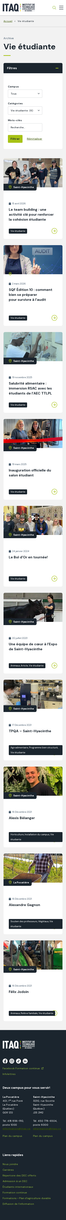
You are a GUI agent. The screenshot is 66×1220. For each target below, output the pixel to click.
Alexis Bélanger (22, 818)
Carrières (8, 1169)
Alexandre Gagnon (24, 904)
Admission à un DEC (15, 1181)
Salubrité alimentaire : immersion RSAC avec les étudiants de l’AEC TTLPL (30, 388)
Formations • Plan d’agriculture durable (27, 1198)
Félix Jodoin (19, 991)
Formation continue (15, 1192)
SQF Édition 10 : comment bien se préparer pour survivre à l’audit (30, 294)
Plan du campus (12, 1136)
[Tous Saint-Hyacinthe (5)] (25, 94)
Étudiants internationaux (18, 1186)
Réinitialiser (34, 139)
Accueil (8, 21)
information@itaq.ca (16, 1128)
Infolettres (9, 1074)
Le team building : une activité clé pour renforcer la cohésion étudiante (31, 214)
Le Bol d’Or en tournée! (28, 557)
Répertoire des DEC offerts (19, 1175)
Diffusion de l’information (18, 1203)
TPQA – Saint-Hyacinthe (30, 731)
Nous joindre (10, 1164)
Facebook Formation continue (21, 1068)
